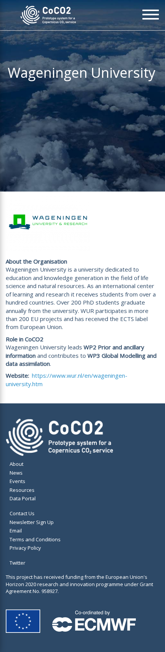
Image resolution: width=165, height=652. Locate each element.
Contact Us (22, 513)
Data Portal (23, 498)
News (16, 472)
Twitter (17, 562)
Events (17, 481)
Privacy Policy (25, 547)
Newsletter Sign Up (32, 522)
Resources (22, 490)
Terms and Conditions (35, 539)
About (16, 463)
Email (16, 530)
